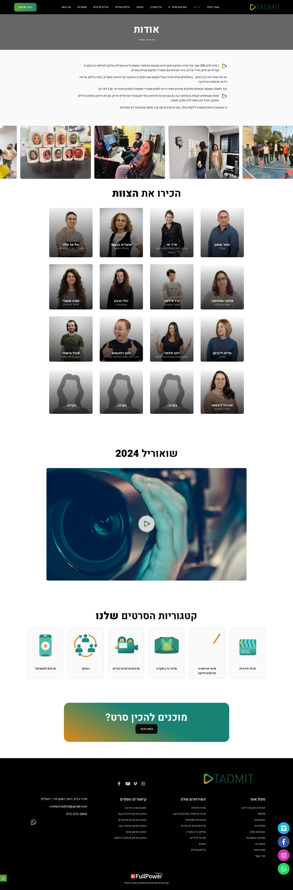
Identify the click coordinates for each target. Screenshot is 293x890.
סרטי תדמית (198, 808)
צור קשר (66, 7)
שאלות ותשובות (255, 838)
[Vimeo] (284, 828)
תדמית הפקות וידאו (253, 808)
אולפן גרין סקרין (196, 832)
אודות (197, 7)
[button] (3, 878)
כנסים (140, 7)
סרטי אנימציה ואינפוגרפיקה (189, 814)
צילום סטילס (122, 7)
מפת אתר (259, 850)
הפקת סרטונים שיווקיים (132, 820)
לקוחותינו (259, 820)
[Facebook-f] (284, 842)
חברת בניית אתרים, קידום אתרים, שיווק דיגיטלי (146, 883)
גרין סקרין (156, 7)
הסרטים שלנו (179, 7)
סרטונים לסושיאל (195, 820)
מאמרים (82, 7)
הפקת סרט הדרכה (135, 808)
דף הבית (150, 40)
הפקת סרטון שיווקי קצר (132, 826)
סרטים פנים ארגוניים (193, 826)
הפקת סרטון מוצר (135, 832)
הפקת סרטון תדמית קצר (132, 814)
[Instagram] (284, 855)
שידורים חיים (101, 7)
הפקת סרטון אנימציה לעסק (130, 838)
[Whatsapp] (284, 869)
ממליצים (260, 826)
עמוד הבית (213, 7)
